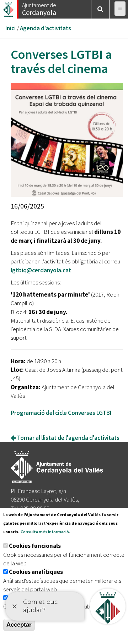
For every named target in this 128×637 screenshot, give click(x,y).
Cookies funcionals (35, 546)
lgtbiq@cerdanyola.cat (41, 270)
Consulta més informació (45, 531)
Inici (10, 28)
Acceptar (19, 624)
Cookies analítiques (36, 572)
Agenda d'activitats (45, 28)
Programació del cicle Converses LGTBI (61, 413)
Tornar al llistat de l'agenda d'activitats (67, 438)
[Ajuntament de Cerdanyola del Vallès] (9, 7)
